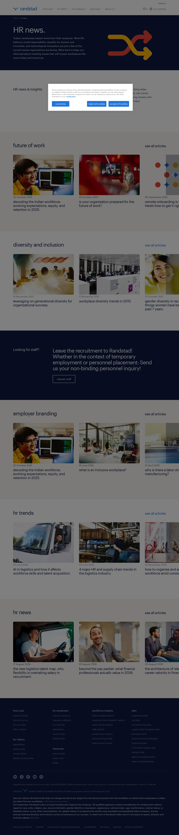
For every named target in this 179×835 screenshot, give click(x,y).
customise (60, 104)
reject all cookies (96, 104)
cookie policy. (71, 96)
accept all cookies (119, 104)
